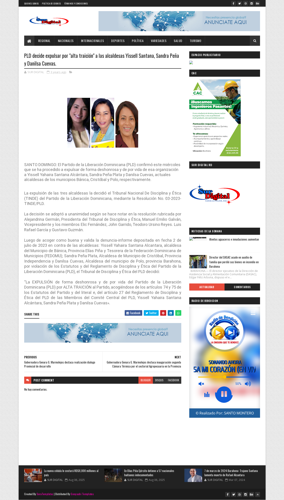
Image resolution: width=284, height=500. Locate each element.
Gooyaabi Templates (82, 494)
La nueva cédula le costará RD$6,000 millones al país (71, 472)
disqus (159, 380)
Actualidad (206, 287)
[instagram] (251, 3)
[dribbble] (245, 3)
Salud (178, 40)
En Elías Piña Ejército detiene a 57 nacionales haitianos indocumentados (149, 472)
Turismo (195, 40)
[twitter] (239, 3)
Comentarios (242, 287)
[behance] (257, 3)
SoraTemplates (45, 494)
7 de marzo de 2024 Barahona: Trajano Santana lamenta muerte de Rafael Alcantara (231, 472)
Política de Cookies (51, 3)
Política (138, 40)
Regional (44, 40)
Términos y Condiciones (76, 3)
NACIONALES (66, 40)
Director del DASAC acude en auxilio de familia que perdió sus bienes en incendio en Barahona (234, 262)
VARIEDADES (158, 40)
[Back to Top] (257, 494)
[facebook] (233, 3)
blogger (146, 380)
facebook (173, 380)
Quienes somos (31, 3)
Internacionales (92, 40)
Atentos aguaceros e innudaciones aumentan (234, 239)
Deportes (117, 40)
